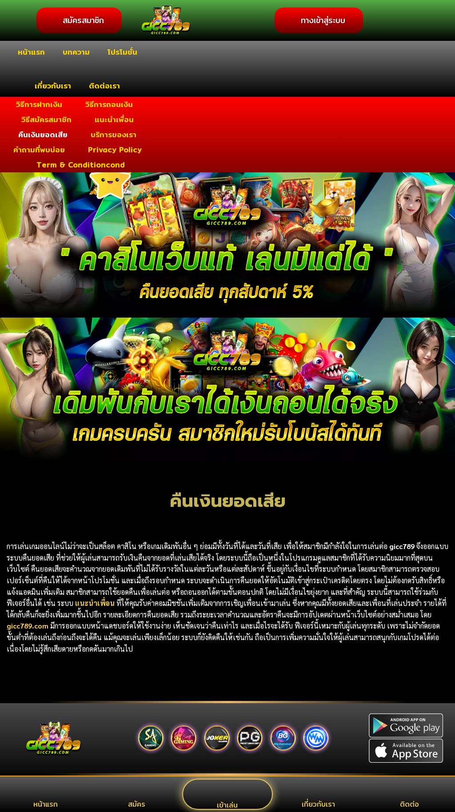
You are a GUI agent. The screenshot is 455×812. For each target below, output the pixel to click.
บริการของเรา (113, 134)
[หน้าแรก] (45, 790)
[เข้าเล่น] (227, 791)
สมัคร (136, 804)
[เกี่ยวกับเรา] (318, 790)
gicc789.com (27, 625)
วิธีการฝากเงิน (39, 104)
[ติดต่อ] (410, 790)
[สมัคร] (136, 790)
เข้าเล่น (227, 805)
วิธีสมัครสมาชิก (46, 119)
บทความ (76, 52)
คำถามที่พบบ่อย (39, 149)
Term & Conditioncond (80, 165)
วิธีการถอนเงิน (109, 104)
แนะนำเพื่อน (114, 119)
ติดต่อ (409, 804)
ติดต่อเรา (104, 86)
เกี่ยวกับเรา (53, 86)
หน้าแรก (31, 52)
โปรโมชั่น (122, 52)
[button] (8, 317)
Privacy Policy (115, 149)
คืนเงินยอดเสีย (43, 134)
